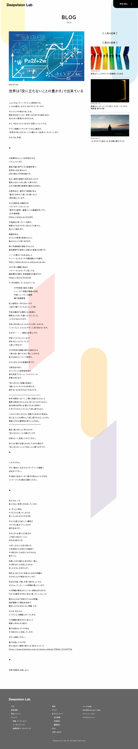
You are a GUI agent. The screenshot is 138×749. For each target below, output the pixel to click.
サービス (14, 717)
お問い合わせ (57, 732)
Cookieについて (88, 717)
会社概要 (56, 717)
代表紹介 (56, 721)
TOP (13, 706)
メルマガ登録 (87, 706)
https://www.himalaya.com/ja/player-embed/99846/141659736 (40, 649)
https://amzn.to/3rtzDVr (21, 217)
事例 (53, 706)
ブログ (54, 710)
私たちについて (57, 714)
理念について (16, 714)
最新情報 (14, 710)
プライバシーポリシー (89, 714)
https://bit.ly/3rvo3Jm (20, 277)
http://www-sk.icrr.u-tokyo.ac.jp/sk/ (27, 262)
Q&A (54, 728)
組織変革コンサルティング (21, 728)
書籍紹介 (56, 725)
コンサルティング (18, 725)
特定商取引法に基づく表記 (91, 710)
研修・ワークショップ (19, 721)
